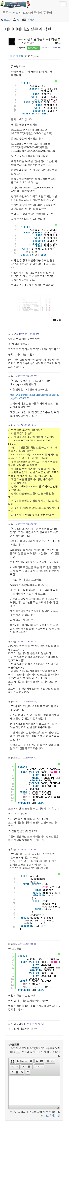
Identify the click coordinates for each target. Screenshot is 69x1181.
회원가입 (55, 1115)
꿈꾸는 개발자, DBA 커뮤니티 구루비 (27, 12)
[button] (12, 1061)
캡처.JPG (17, 56)
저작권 (30, 19)
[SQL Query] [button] (33, 48)
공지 (18, 19)
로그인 (7, 19)
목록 (58, 320)
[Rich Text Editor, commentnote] (34, 1090)
